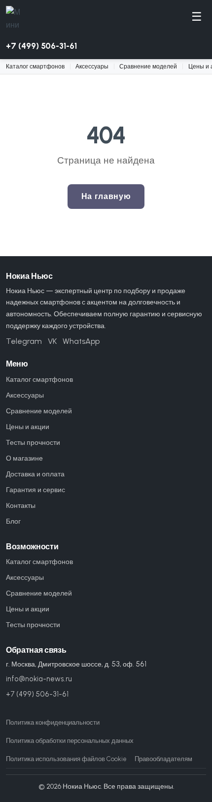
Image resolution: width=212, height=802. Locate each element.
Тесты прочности (33, 442)
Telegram (24, 341)
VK (52, 341)
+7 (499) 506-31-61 (41, 46)
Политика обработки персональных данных (70, 740)
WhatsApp (81, 341)
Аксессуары (91, 66)
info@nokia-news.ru (39, 678)
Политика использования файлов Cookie (66, 759)
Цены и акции (27, 426)
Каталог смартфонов (35, 66)
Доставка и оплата (35, 473)
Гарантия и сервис (35, 489)
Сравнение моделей (148, 66)
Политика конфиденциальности (53, 722)
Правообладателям (163, 759)
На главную (106, 196)
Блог (13, 521)
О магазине (24, 458)
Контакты (20, 505)
